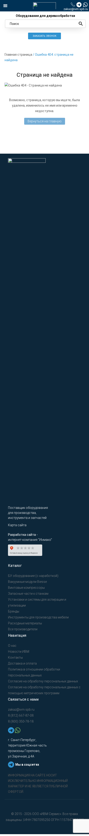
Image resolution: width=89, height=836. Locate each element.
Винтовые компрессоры (26, 587)
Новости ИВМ (18, 651)
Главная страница (18, 54)
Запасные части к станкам (28, 593)
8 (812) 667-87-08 (21, 715)
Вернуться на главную (45, 121)
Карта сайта (17, 525)
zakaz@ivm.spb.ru (75, 9)
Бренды (13, 611)
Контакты (15, 657)
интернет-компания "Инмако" (30, 540)
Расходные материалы (25, 623)
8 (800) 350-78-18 (21, 721)
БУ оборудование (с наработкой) (33, 576)
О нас (12, 645)
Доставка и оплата (22, 663)
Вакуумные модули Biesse (27, 582)
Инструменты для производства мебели (38, 617)
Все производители (22, 629)
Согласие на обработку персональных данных (43, 681)
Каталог (15, 565)
